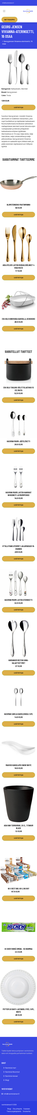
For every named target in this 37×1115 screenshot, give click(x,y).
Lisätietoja (18, 107)
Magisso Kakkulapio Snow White (18, 765)
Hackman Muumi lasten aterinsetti (18, 600)
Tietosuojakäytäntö (14, 1111)
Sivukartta (26, 1111)
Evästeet (26, 1109)
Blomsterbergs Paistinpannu (18, 204)
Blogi (7, 1080)
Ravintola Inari (10, 1068)
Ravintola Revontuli (12, 1072)
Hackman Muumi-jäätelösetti (18, 441)
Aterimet (24, 89)
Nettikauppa (9, 20)
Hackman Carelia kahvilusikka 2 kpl (18, 714)
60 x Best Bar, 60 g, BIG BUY (18, 888)
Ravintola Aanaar (11, 1076)
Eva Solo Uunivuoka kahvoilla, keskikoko (18, 319)
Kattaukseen (15, 89)
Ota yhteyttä (17, 1109)
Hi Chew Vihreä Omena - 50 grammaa (18, 949)
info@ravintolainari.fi (8, 3)
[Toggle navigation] (4, 11)
